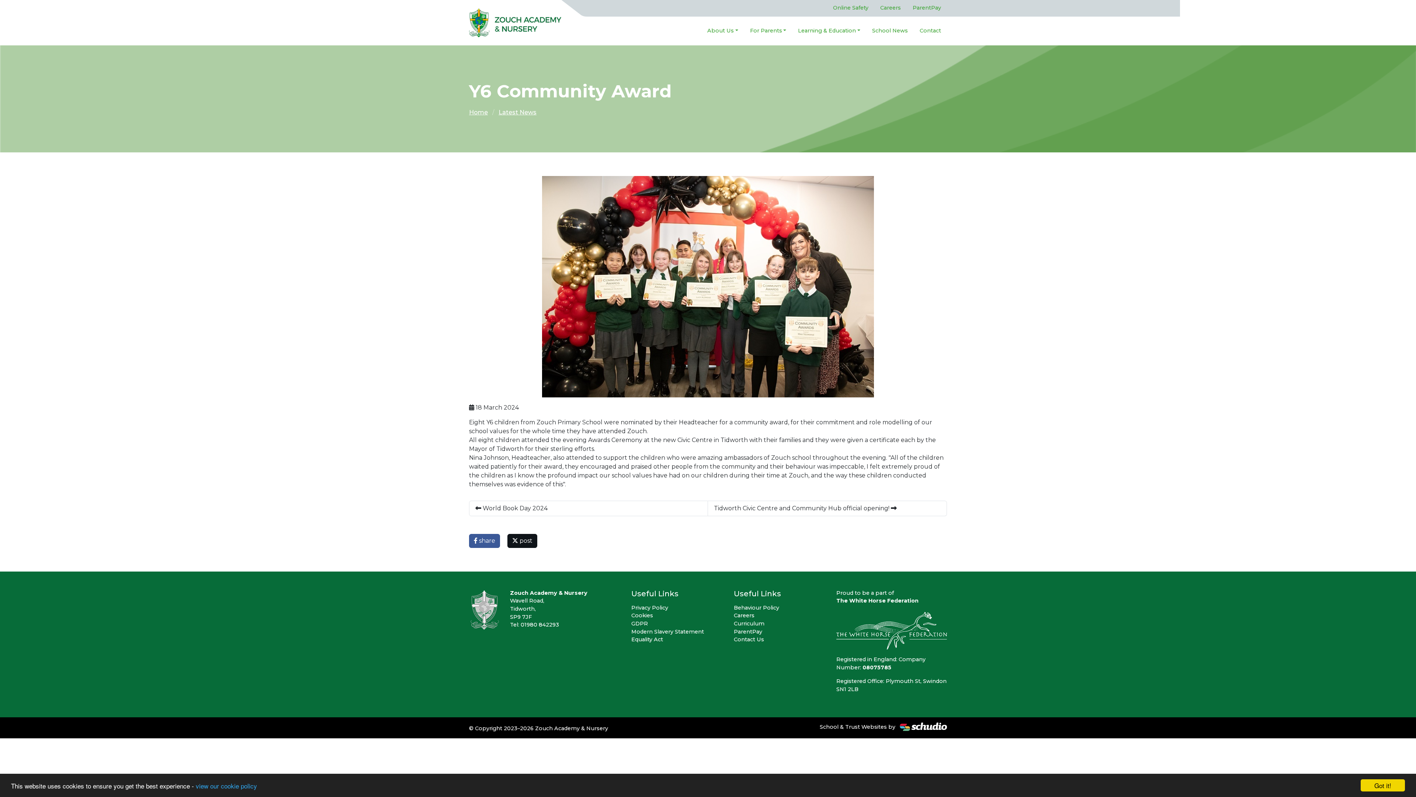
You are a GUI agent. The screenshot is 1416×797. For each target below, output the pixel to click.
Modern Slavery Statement (667, 631)
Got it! (1382, 785)
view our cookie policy (226, 785)
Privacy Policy (649, 607)
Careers (890, 7)
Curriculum (749, 623)
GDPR (639, 623)
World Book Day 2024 (514, 508)
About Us (720, 30)
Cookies (642, 615)
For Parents (766, 30)
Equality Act (647, 639)
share (486, 540)
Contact (930, 30)
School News (890, 30)
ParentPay (927, 7)
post (525, 540)
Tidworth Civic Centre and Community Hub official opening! (802, 508)
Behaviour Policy (756, 607)
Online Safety (850, 7)
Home (478, 112)
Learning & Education (827, 30)
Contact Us (749, 639)
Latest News (518, 112)
